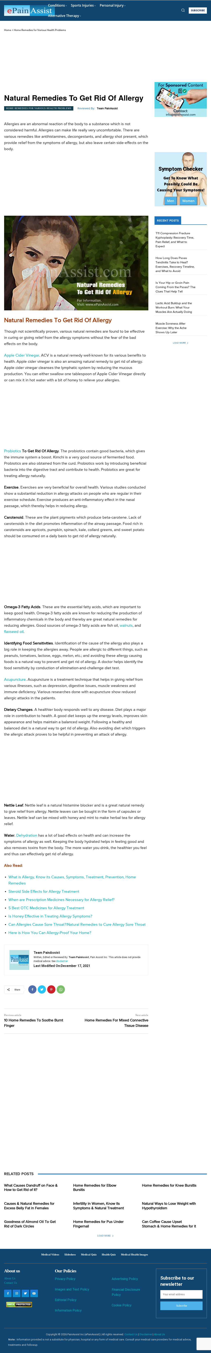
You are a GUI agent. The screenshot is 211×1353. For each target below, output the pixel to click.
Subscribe (181, 1305)
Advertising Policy (125, 1279)
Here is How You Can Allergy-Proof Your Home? (49, 933)
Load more (179, 343)
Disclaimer (145, 1334)
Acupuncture (15, 680)
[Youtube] (34, 1293)
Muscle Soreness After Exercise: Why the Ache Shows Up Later (171, 328)
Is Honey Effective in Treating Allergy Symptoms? (50, 916)
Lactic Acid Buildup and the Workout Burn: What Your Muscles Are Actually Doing (174, 307)
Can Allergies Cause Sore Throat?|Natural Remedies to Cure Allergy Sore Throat (77, 925)
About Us (9, 1278)
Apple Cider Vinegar (21, 355)
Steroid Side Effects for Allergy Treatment (43, 892)
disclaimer (62, 961)
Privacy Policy (65, 1279)
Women (188, 201)
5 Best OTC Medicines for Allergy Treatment (46, 908)
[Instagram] (16, 1293)
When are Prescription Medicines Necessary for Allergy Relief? (61, 900)
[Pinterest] (51, 989)
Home (7, 30)
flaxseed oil (13, 632)
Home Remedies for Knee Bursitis (169, 1185)
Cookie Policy (121, 1305)
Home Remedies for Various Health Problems (40, 30)
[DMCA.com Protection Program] (18, 1306)
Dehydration (26, 835)
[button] (183, 10)
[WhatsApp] (61, 989)
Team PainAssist (107, 108)
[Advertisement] (76, 63)
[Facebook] (32, 989)
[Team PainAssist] (19, 960)
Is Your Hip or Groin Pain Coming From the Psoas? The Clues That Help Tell (175, 287)
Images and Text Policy (72, 1289)
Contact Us (10, 1282)
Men (170, 201)
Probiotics (12, 451)
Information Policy (68, 1310)
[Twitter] (42, 989)
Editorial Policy (65, 1300)
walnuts (126, 626)
